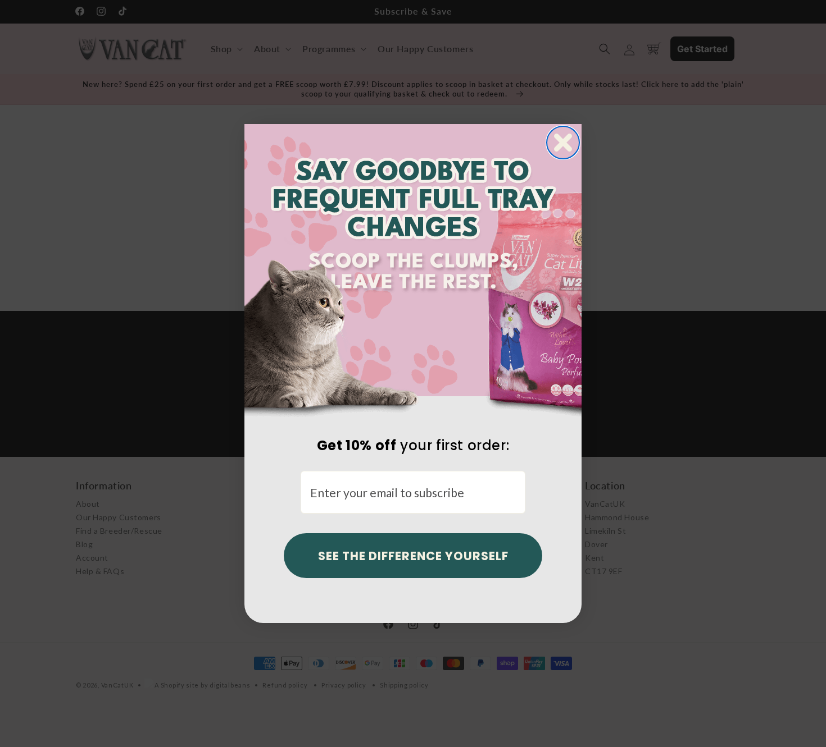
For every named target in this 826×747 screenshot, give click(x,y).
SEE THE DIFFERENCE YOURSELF (413, 556)
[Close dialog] (563, 142)
